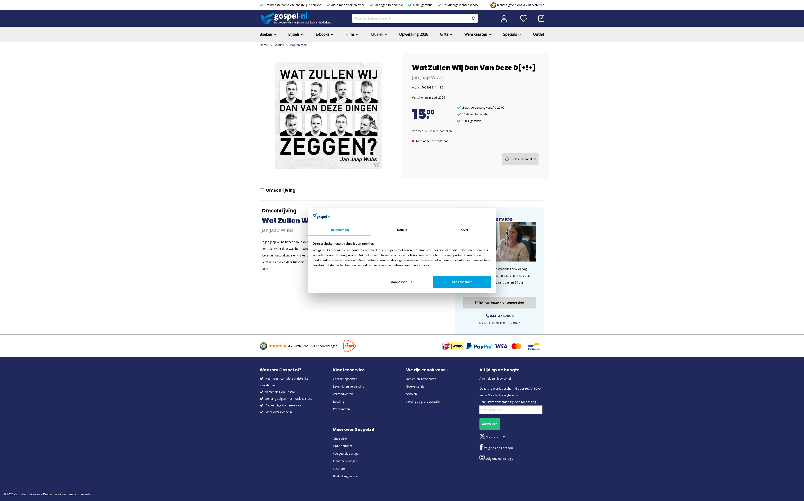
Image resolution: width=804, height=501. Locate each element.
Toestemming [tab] (339, 230)
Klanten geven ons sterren (520, 5)
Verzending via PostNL (280, 392)
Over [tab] (464, 230)
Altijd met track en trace (348, 5)
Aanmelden (489, 424)
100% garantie (422, 5)
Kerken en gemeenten (421, 379)
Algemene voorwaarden (76, 494)
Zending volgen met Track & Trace (288, 399)
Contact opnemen (345, 379)
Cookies (34, 494)
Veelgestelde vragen (346, 453)
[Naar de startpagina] (295, 18)
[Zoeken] (473, 18)
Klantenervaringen (345, 461)
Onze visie (340, 438)
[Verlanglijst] (524, 18)
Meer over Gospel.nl (278, 412)
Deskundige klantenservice (460, 5)
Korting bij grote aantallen (423, 401)
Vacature (339, 469)
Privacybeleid (507, 395)
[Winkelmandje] (541, 18)
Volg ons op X (495, 437)
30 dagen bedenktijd (389, 5)
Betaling (338, 401)
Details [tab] (402, 230)
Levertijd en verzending (348, 386)
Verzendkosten (343, 394)
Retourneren (341, 409)
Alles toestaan (462, 282)
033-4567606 (501, 316)
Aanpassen (399, 282)
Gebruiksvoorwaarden (494, 402)
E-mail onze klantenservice (501, 303)
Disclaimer (50, 494)
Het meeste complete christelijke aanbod (292, 5)
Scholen (411, 394)
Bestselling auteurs (346, 476)
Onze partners (342, 446)
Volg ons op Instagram (500, 459)
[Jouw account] (504, 18)
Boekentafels (415, 386)
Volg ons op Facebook (498, 448)
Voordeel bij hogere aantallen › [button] (433, 131)
